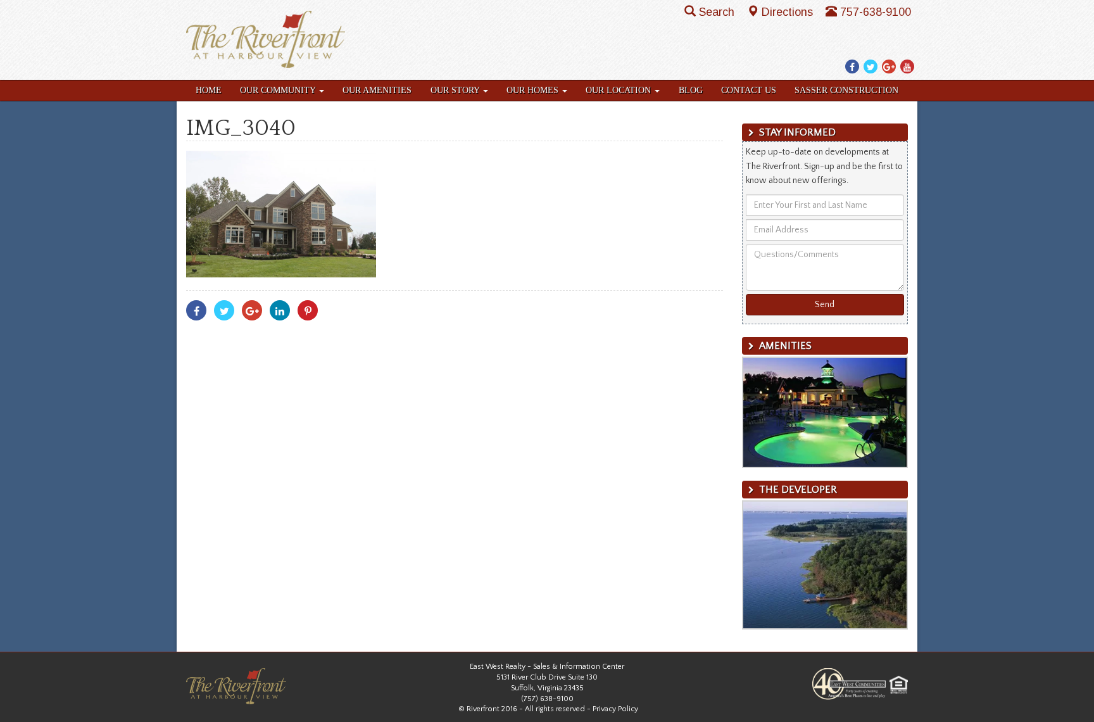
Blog (691, 90)
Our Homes (533, 90)
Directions (789, 12)
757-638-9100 (875, 12)
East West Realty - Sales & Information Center (547, 666)
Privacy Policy (615, 709)
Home (209, 90)
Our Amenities (377, 90)
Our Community (279, 90)
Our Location (619, 90)
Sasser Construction (846, 90)
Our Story (456, 90)
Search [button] (718, 12)
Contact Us (748, 90)
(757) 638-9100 (547, 699)
